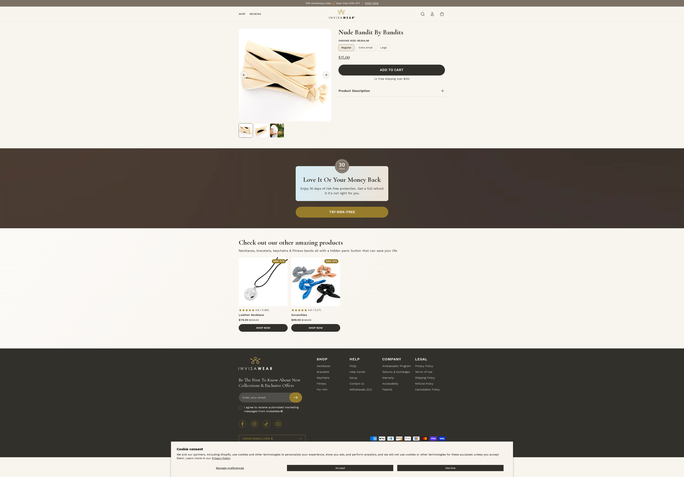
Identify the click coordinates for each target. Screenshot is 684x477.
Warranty (388, 378)
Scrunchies (299, 315)
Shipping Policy (425, 378)
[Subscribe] (295, 397)
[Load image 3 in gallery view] (277, 130)
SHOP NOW (372, 3)
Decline (450, 468)
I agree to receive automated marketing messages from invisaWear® (271, 409)
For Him (322, 389)
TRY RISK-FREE (342, 212)
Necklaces (323, 366)
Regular (346, 47)
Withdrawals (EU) (360, 389)
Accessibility (390, 383)
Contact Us (356, 383)
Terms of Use (423, 372)
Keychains (323, 378)
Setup (353, 378)
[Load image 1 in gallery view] (246, 130)
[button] (422, 14)
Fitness (321, 383)
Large (383, 47)
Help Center (357, 372)
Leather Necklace (251, 315)
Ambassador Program (396, 366)
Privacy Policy (221, 458)
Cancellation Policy (427, 389)
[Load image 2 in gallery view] (261, 130)
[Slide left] (244, 75)
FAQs (352, 366)
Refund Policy (424, 383)
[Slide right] (326, 75)
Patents (387, 389)
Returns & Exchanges (396, 372)
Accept (340, 468)
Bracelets (323, 372)
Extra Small (366, 47)
